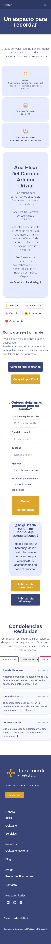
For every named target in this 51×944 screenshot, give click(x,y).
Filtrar (45, 659)
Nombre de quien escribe (25, 416)
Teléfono (16, 448)
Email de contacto (21, 432)
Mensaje (16, 464)
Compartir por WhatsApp (25, 366)
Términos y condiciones (25, 479)
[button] (45, 5)
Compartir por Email (25, 379)
